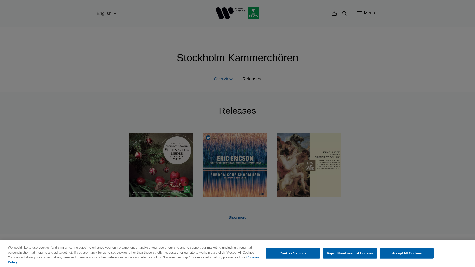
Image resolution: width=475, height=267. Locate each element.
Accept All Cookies (407, 253)
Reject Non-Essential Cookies (350, 253)
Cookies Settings (293, 253)
